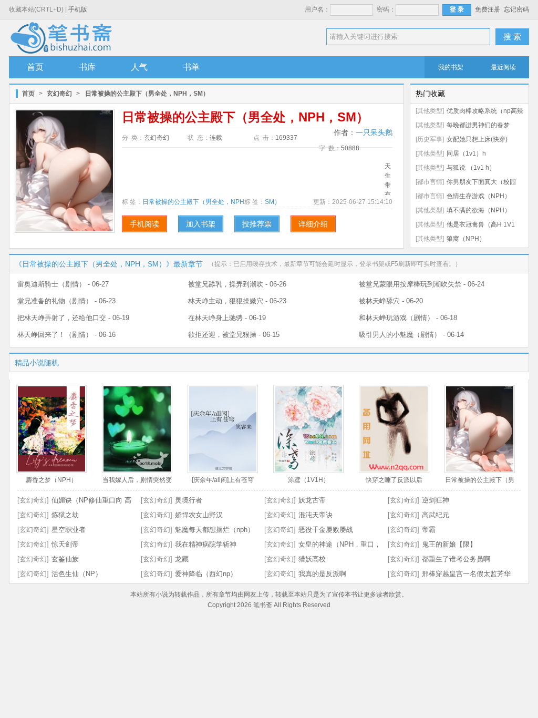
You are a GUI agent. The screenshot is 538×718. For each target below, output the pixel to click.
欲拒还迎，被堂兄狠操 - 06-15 (234, 335)
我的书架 (450, 67)
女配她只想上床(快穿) (477, 139)
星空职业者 (68, 530)
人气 (139, 67)
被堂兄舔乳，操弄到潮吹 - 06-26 (237, 284)
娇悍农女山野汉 (199, 515)
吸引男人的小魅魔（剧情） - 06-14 (411, 335)
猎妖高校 (312, 559)
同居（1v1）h (466, 153)
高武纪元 (435, 515)
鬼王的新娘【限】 (449, 544)
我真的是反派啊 (322, 574)
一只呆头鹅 (374, 132)
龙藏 (182, 559)
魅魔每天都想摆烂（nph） (214, 530)
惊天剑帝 (65, 544)
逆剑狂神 (435, 500)
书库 (87, 67)
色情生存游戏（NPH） (479, 196)
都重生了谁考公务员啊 (456, 559)
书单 (191, 67)
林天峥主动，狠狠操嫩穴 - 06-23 (237, 301)
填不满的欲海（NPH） (479, 210)
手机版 (77, 9)
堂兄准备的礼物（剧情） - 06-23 (66, 301)
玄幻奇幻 (59, 93)
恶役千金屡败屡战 (325, 530)
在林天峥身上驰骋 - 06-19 (227, 318)
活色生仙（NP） (76, 574)
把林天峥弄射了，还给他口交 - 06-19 (73, 318)
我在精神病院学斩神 (205, 544)
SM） (273, 202)
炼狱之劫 (65, 515)
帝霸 (429, 530)
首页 (35, 67)
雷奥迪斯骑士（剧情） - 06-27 (63, 284)
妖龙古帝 (312, 500)
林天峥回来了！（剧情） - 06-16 (66, 335)
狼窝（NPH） (466, 238)
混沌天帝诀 (315, 515)
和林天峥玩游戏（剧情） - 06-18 (408, 318)
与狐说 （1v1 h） (471, 167)
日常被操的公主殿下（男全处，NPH (193, 202)
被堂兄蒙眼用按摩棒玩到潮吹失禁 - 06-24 (421, 284)
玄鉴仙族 (65, 559)
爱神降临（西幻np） (206, 574)
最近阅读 (503, 67)
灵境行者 (188, 500)
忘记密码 (516, 9)
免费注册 (487, 9)
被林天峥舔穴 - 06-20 (391, 301)
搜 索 (512, 36)
